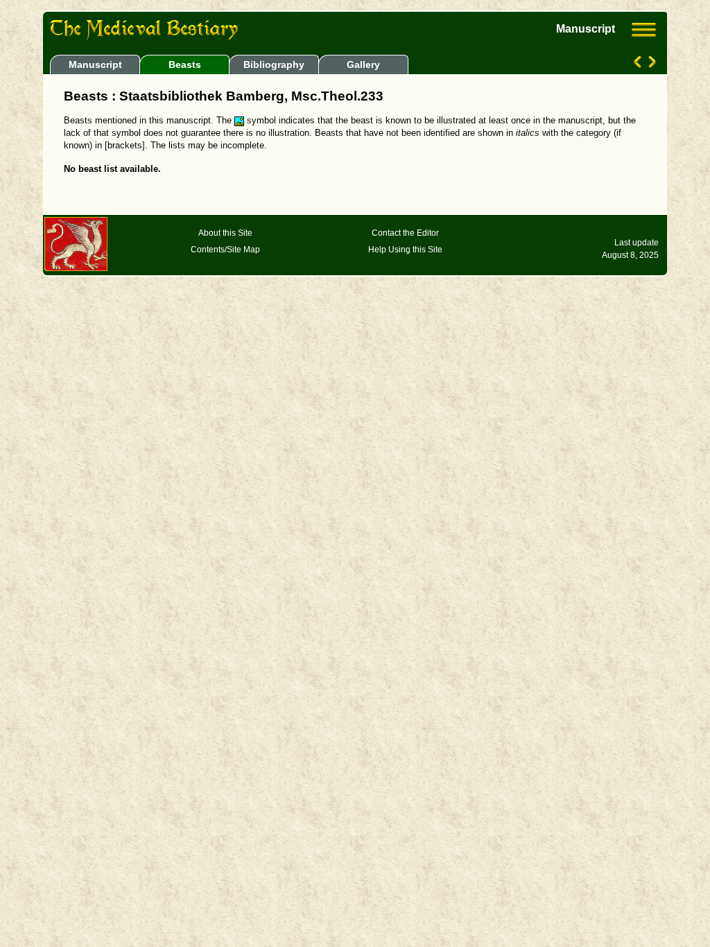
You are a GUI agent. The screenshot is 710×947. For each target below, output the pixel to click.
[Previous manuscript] (639, 64)
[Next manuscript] (651, 64)
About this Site (225, 233)
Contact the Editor (405, 233)
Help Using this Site (405, 249)
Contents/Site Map (225, 249)
